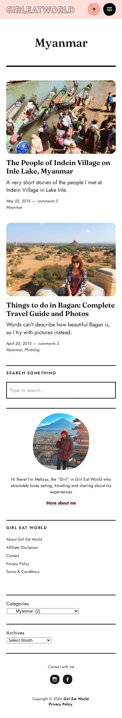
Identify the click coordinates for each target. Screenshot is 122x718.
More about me (61, 503)
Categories (17, 603)
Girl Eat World (76, 699)
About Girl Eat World (24, 539)
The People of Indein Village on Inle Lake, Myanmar (58, 166)
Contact (12, 556)
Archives (15, 632)
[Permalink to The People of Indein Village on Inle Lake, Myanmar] (61, 116)
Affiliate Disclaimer (22, 547)
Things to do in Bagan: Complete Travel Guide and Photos (60, 309)
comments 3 (48, 343)
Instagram (54, 683)
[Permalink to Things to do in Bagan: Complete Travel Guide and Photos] (61, 259)
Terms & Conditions (22, 572)
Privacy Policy (17, 564)
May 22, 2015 (18, 201)
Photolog (31, 350)
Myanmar (14, 207)
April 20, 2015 (18, 343)
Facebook (67, 683)
